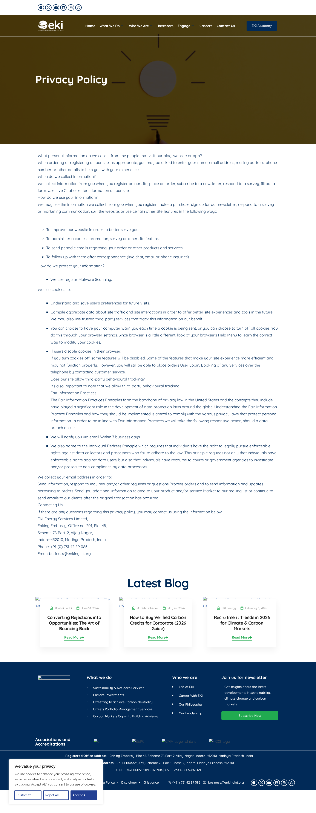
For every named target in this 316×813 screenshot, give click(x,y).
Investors (165, 26)
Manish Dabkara (147, 608)
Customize (24, 795)
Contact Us (226, 26)
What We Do (110, 26)
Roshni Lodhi (63, 608)
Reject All (52, 795)
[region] (56, 781)
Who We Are (139, 26)
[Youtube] (56, 7)
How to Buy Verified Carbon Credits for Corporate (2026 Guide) (158, 622)
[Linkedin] (63, 7)
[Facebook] (41, 7)
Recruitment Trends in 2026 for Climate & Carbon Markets (242, 622)
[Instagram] (71, 7)
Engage (184, 26)
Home (90, 26)
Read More (73, 637)
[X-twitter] (48, 7)
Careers (205, 26)
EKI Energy (229, 608)
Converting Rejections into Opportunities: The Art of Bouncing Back (74, 622)
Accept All (80, 795)
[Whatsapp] (78, 7)
